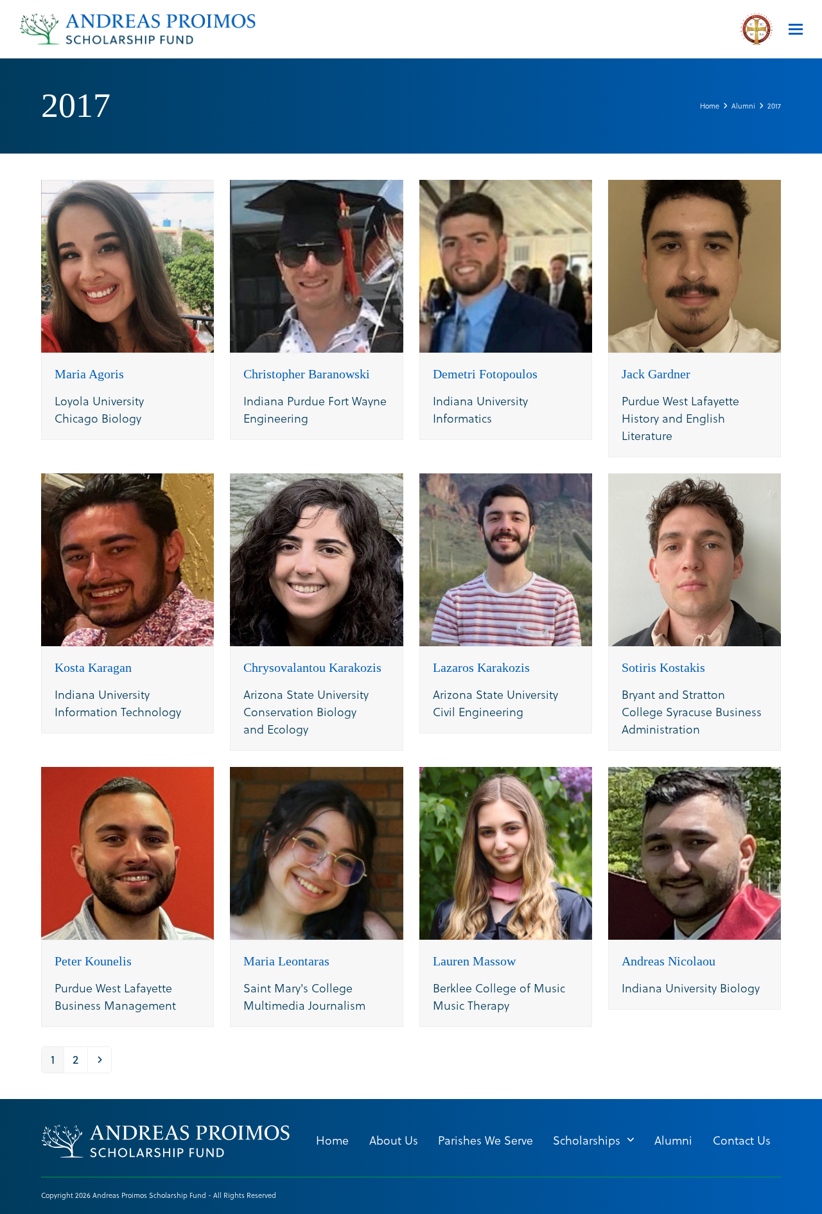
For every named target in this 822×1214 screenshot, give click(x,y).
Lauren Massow (474, 961)
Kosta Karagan (93, 667)
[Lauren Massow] (505, 851)
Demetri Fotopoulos (485, 374)
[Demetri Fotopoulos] (505, 264)
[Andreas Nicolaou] (694, 851)
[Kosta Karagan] (127, 558)
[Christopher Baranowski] (316, 264)
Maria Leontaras (286, 961)
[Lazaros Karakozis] (505, 558)
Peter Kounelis (93, 961)
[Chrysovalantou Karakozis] (316, 558)
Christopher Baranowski (306, 374)
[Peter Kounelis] (127, 851)
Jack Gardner (656, 374)
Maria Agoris (89, 374)
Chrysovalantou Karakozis (312, 667)
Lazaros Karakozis (481, 667)
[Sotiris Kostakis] (694, 558)
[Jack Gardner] (694, 264)
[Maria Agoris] (127, 264)
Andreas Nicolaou (668, 961)
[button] (796, 29)
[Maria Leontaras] (316, 851)
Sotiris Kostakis (663, 667)
